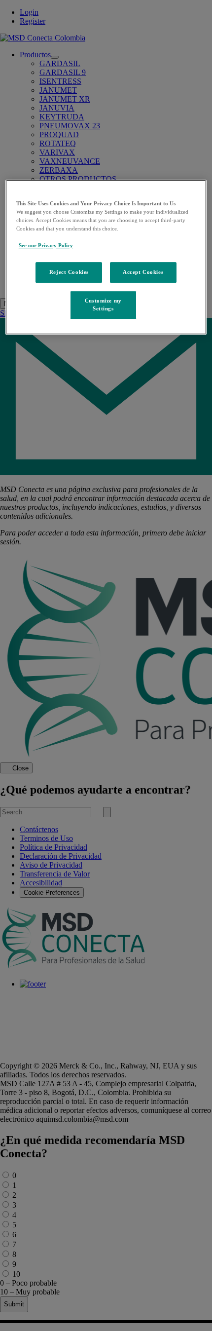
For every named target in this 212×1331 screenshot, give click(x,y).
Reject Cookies (69, 272)
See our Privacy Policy (46, 245)
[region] (106, 257)
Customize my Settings (103, 304)
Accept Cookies (143, 272)
